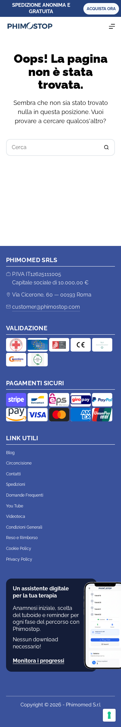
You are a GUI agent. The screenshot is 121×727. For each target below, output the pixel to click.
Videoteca (15, 516)
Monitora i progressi (38, 661)
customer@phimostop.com (46, 307)
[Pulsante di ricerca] (106, 147)
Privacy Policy (19, 559)
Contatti (13, 474)
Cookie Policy (18, 548)
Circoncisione (19, 463)
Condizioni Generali (24, 527)
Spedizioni (15, 484)
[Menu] (112, 26)
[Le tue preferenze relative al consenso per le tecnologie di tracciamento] (109, 715)
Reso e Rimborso (22, 537)
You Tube (14, 506)
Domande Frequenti (24, 495)
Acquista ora (101, 8)
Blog (10, 452)
